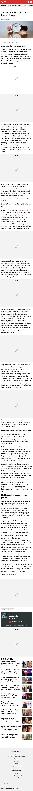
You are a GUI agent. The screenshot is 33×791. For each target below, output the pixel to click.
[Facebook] (2, 783)
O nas (16, 754)
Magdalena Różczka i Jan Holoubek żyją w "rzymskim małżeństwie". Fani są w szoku (10, 703)
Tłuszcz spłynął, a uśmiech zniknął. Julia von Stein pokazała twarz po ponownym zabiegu (10, 663)
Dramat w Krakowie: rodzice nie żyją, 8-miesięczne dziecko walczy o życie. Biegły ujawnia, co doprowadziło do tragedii (11, 679)
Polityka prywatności (16, 766)
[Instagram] (4, 783)
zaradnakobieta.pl (16, 775)
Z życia (20, 5)
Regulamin (16, 763)
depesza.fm (16, 778)
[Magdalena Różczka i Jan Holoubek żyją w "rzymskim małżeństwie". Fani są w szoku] (27, 704)
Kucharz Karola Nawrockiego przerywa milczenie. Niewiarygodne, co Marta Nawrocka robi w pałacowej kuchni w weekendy (9, 711)
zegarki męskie (13, 189)
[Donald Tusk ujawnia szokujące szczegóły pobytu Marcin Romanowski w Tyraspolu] (27, 737)
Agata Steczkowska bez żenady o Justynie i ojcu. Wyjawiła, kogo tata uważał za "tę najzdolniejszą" (10, 687)
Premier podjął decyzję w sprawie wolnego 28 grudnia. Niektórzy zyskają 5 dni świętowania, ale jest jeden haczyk (9, 695)
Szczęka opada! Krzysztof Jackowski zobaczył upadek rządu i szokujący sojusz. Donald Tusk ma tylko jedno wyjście (10, 719)
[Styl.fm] (4, 2)
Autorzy (16, 761)
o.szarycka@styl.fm (17, 621)
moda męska (11, 609)
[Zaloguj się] (27, 2)
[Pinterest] (7, 783)
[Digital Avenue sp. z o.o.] (10, 788)
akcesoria (4, 609)
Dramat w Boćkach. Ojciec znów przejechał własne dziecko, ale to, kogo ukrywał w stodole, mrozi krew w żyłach (10, 671)
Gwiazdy (3, 5)
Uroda (9, 5)
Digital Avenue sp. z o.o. (21, 625)
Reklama (16, 759)
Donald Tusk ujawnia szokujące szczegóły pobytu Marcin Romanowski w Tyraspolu (10, 736)
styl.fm (17, 773)
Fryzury (14, 5)
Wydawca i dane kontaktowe (16, 756)
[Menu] (31, 2)
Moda (25, 5)
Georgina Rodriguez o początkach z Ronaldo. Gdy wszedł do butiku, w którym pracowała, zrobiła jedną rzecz (11, 727)
